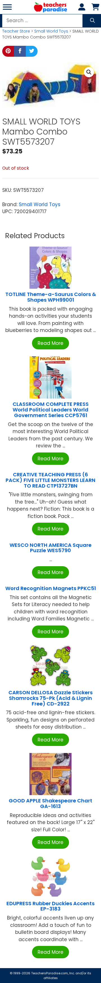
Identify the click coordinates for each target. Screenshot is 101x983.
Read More (50, 343)
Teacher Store (16, 31)
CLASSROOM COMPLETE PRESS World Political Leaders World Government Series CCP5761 (51, 410)
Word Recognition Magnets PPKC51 (50, 588)
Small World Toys (51, 31)
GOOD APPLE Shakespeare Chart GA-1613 (50, 803)
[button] (89, 72)
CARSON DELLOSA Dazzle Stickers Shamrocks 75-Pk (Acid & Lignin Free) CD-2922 (50, 698)
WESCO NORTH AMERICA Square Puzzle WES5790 (50, 547)
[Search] (92, 21)
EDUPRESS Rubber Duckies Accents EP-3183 (50, 906)
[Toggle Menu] (7, 7)
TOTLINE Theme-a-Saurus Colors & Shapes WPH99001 (50, 297)
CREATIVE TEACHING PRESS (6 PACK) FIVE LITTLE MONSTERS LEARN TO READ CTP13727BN (50, 480)
